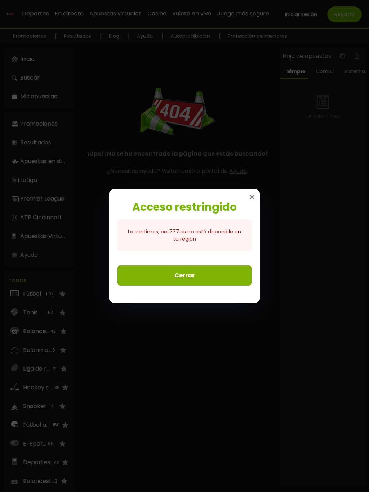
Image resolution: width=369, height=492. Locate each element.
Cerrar (184, 275)
